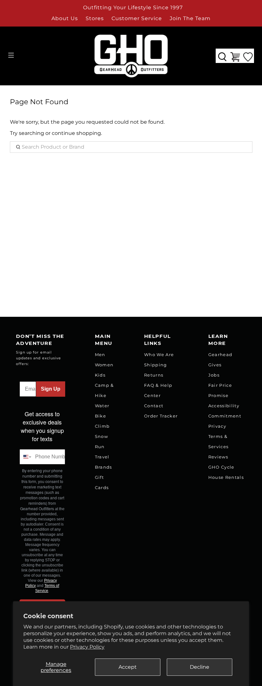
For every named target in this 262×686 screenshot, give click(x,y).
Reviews (218, 456)
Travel (102, 456)
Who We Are (159, 354)
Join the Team (190, 18)
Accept (128, 667)
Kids (100, 375)
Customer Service (137, 18)
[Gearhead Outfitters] (131, 56)
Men (100, 354)
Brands (103, 467)
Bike (100, 415)
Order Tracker (161, 415)
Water (102, 405)
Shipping (155, 364)
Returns (153, 375)
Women (104, 364)
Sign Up (50, 389)
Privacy (217, 426)
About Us (64, 18)
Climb (102, 426)
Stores (95, 18)
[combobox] (26, 456)
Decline (199, 667)
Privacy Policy (87, 647)
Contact (153, 405)
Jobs (214, 375)
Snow (101, 436)
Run (100, 446)
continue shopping (76, 133)
